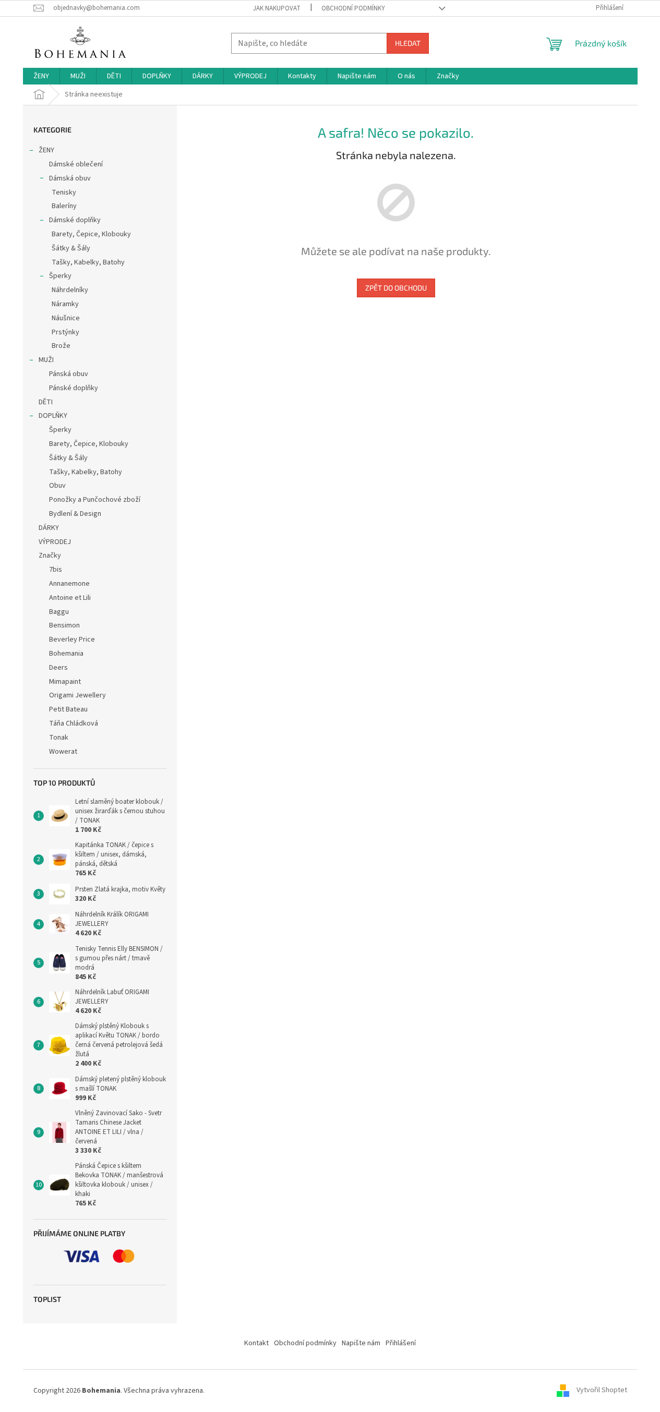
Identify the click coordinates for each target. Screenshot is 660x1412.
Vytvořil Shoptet (602, 1390)
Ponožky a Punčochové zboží (94, 499)
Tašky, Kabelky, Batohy (88, 262)
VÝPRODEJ (55, 542)
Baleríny (64, 206)
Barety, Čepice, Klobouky (91, 234)
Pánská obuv (68, 374)
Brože (61, 346)
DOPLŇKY (53, 416)
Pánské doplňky (73, 388)
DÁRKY (49, 528)
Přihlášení (401, 1343)
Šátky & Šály (71, 248)
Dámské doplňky (75, 220)
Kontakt (256, 1343)
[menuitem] (41, 76)
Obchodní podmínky (353, 8)
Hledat (408, 43)
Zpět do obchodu (396, 287)
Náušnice (66, 318)
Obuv (57, 485)
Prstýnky (65, 332)
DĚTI (46, 402)
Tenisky (64, 192)
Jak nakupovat (277, 8)
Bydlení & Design (75, 514)
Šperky (60, 276)
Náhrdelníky (70, 290)
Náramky (65, 304)
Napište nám (361, 1343)
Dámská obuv (70, 178)
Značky (50, 555)
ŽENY (46, 150)
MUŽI (46, 360)
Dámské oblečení (76, 164)
